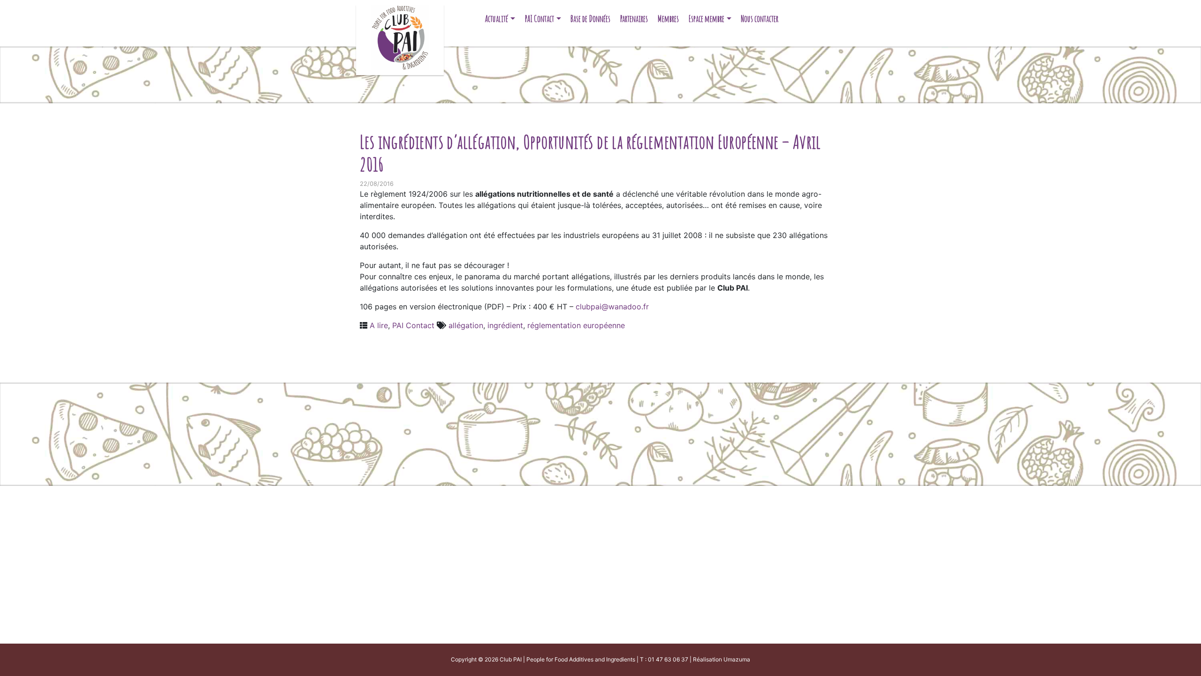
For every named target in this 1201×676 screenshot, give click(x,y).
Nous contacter (759, 18)
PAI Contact (539, 18)
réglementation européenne (576, 325)
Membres (668, 18)
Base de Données (590, 18)
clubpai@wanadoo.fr (612, 306)
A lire (379, 325)
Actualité (496, 18)
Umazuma (736, 659)
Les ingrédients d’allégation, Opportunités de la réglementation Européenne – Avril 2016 (590, 153)
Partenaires (634, 18)
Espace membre (706, 18)
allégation (465, 325)
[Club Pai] (400, 36)
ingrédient (505, 325)
